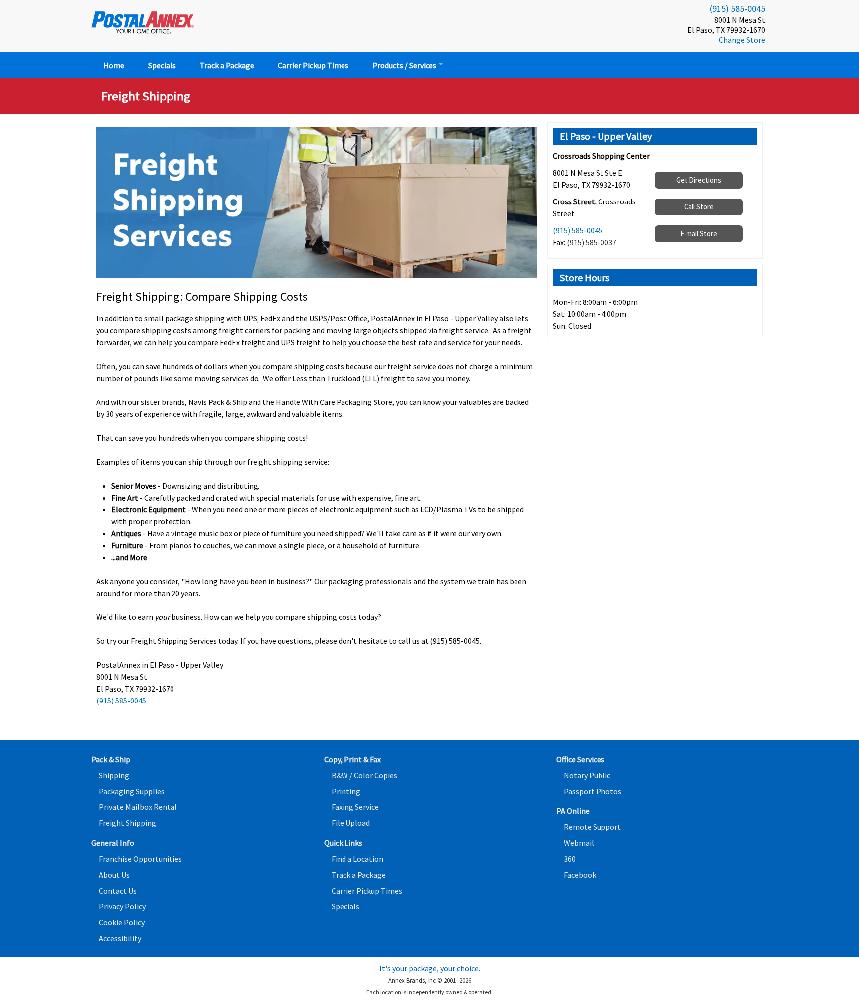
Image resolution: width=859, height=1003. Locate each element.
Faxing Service (355, 807)
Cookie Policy (122, 922)
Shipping (114, 775)
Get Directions (698, 180)
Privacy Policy (122, 906)
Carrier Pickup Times (313, 65)
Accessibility (120, 938)
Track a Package (227, 65)
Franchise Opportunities (140, 859)
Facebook (580, 875)
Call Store (699, 206)
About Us (114, 875)
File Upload (351, 823)
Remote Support (592, 827)
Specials (162, 65)
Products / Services (405, 65)
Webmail (579, 843)
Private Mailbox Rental (138, 807)
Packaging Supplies (132, 791)
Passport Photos (592, 791)
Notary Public (587, 775)
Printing (346, 791)
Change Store (742, 40)
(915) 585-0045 (737, 8)
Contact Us (118, 891)
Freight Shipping (127, 823)
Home (113, 65)
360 (570, 859)
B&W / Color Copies (364, 775)
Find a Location (357, 859)
